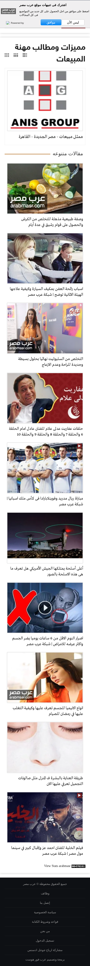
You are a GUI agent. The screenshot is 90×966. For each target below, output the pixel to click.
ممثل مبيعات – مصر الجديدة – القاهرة (51, 137)
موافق (51, 22)
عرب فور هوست (35, 959)
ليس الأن (73, 22)
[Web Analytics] (78, 866)
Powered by (17, 22)
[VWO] (5, 22)
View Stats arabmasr (57, 866)
